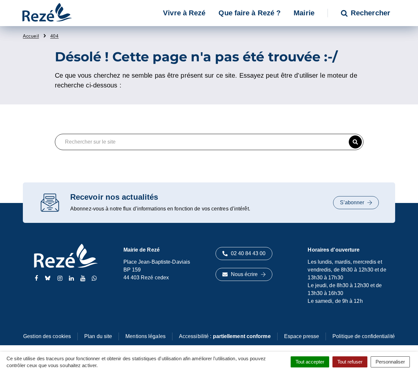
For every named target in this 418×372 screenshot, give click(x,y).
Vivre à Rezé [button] (184, 13)
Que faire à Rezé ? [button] (249, 13)
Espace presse (301, 336)
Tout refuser (349, 361)
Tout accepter (310, 361)
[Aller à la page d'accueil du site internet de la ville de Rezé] (47, 13)
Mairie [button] (304, 13)
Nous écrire (244, 274)
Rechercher (370, 13)
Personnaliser (390, 361)
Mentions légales (145, 336)
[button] (355, 141)
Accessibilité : (225, 336)
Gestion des (47, 336)
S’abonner (352, 202)
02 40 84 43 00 (248, 253)
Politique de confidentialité (363, 336)
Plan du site (98, 336)
